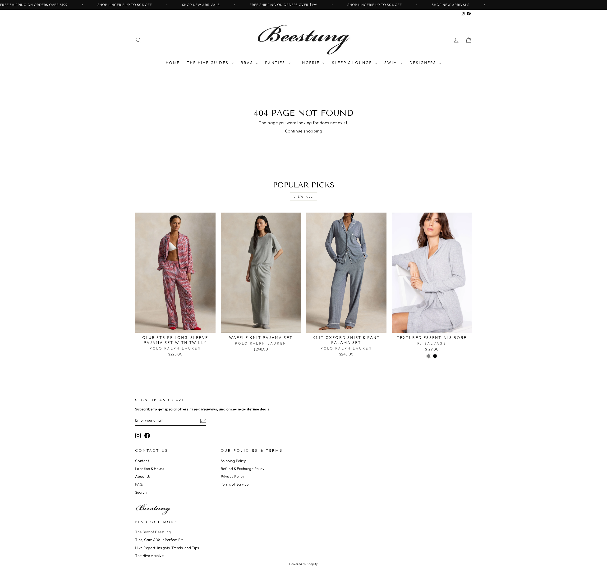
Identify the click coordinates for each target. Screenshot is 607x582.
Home (173, 62)
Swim (391, 62)
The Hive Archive (149, 555)
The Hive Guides (208, 62)
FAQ (139, 484)
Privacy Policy (232, 476)
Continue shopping (303, 131)
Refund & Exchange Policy (243, 468)
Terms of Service (235, 484)
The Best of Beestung (153, 532)
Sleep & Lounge (353, 62)
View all (303, 196)
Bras (247, 62)
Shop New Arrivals (201, 5)
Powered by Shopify (303, 564)
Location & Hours (149, 468)
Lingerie (309, 62)
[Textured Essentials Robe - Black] (435, 356)
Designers (423, 62)
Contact (142, 461)
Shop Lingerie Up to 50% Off (124, 5)
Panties (276, 62)
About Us (143, 476)
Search (141, 492)
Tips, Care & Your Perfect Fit (159, 539)
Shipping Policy (233, 461)
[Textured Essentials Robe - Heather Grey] (428, 356)
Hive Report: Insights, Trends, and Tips (167, 548)
